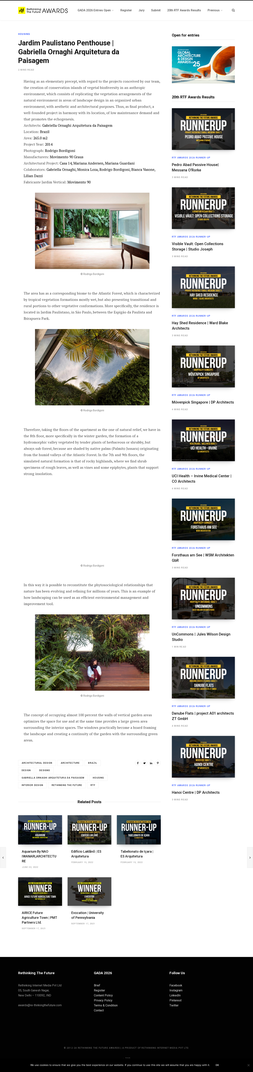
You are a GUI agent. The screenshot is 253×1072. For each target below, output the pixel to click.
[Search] (233, 10)
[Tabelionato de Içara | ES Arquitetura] (139, 829)
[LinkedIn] (151, 763)
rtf (93, 785)
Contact (99, 1010)
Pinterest (175, 1000)
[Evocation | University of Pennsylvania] (89, 891)
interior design (32, 785)
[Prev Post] (3, 857)
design (26, 770)
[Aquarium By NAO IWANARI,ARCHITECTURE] (40, 829)
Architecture (70, 763)
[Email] (8, 121)
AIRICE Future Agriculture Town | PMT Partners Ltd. (39, 917)
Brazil (92, 763)
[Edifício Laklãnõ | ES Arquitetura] (89, 829)
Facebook (175, 985)
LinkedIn (175, 995)
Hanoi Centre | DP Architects (196, 792)
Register (99, 990)
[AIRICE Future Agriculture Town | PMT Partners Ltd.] (40, 891)
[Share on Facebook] (8, 92)
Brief (97, 985)
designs (44, 770)
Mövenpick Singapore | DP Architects (203, 402)
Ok (217, 1065)
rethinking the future (67, 785)
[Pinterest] (8, 111)
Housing (24, 34)
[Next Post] (250, 857)
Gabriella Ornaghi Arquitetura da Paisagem (53, 777)
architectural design (37, 763)
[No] (248, 1065)
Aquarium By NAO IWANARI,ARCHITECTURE (39, 856)
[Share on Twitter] (8, 102)
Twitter (174, 1005)
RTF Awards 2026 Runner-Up (191, 157)
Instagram (175, 990)
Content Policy (103, 995)
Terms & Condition (106, 1005)
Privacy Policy (103, 1000)
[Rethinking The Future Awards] (43, 10)
